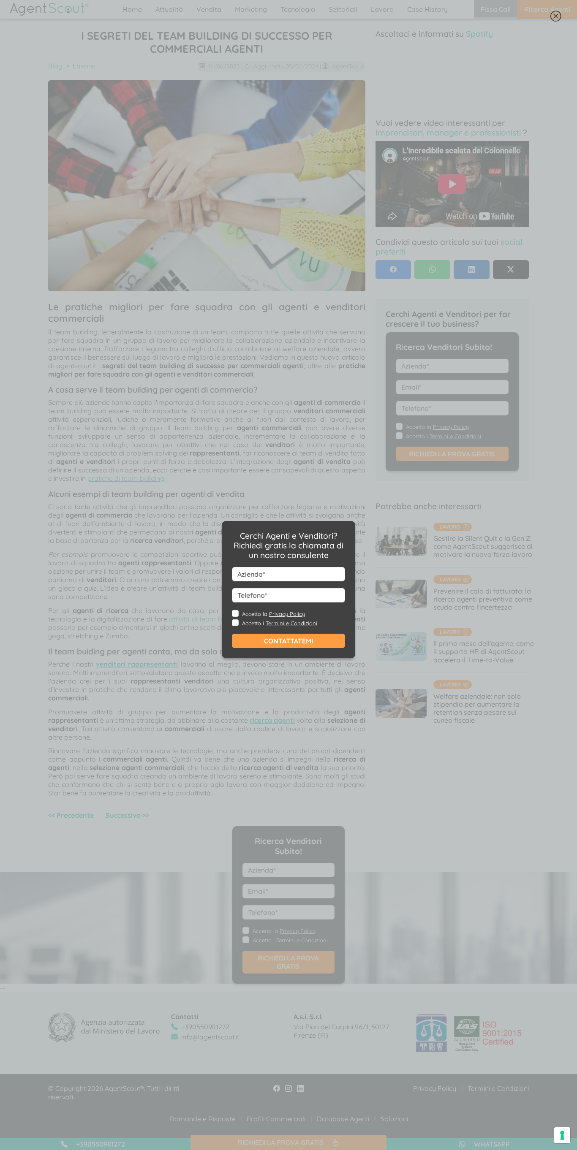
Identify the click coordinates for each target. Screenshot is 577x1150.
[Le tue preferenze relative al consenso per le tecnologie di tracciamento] (562, 1135)
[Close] (556, 18)
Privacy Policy (287, 613)
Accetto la (273, 613)
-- (267, 588)
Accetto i (279, 623)
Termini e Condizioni (291, 623)
